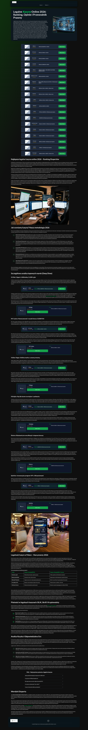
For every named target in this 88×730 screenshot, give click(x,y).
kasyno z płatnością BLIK (51, 605)
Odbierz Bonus (62, 46)
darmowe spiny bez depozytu (51, 296)
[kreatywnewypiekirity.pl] (14, 2)
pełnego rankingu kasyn (28, 705)
